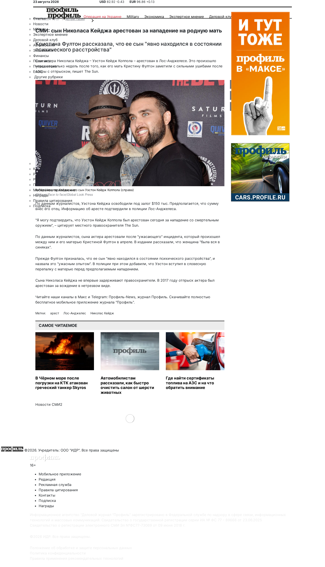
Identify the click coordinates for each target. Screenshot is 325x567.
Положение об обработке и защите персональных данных (81, 548)
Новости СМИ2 (48, 404)
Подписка (47, 500)
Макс (82, 297)
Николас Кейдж (102, 313)
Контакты (47, 495)
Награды (46, 506)
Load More (130, 418)
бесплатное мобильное (55, 302)
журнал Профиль (152, 297)
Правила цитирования (58, 490)
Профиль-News (122, 297)
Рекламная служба (55, 484)
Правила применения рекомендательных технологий (76, 558)
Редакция (47, 479)
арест (55, 313)
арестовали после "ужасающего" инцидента (143, 236)
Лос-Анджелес (75, 313)
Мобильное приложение (60, 474)
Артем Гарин (75, 19)
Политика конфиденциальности (58, 553)
